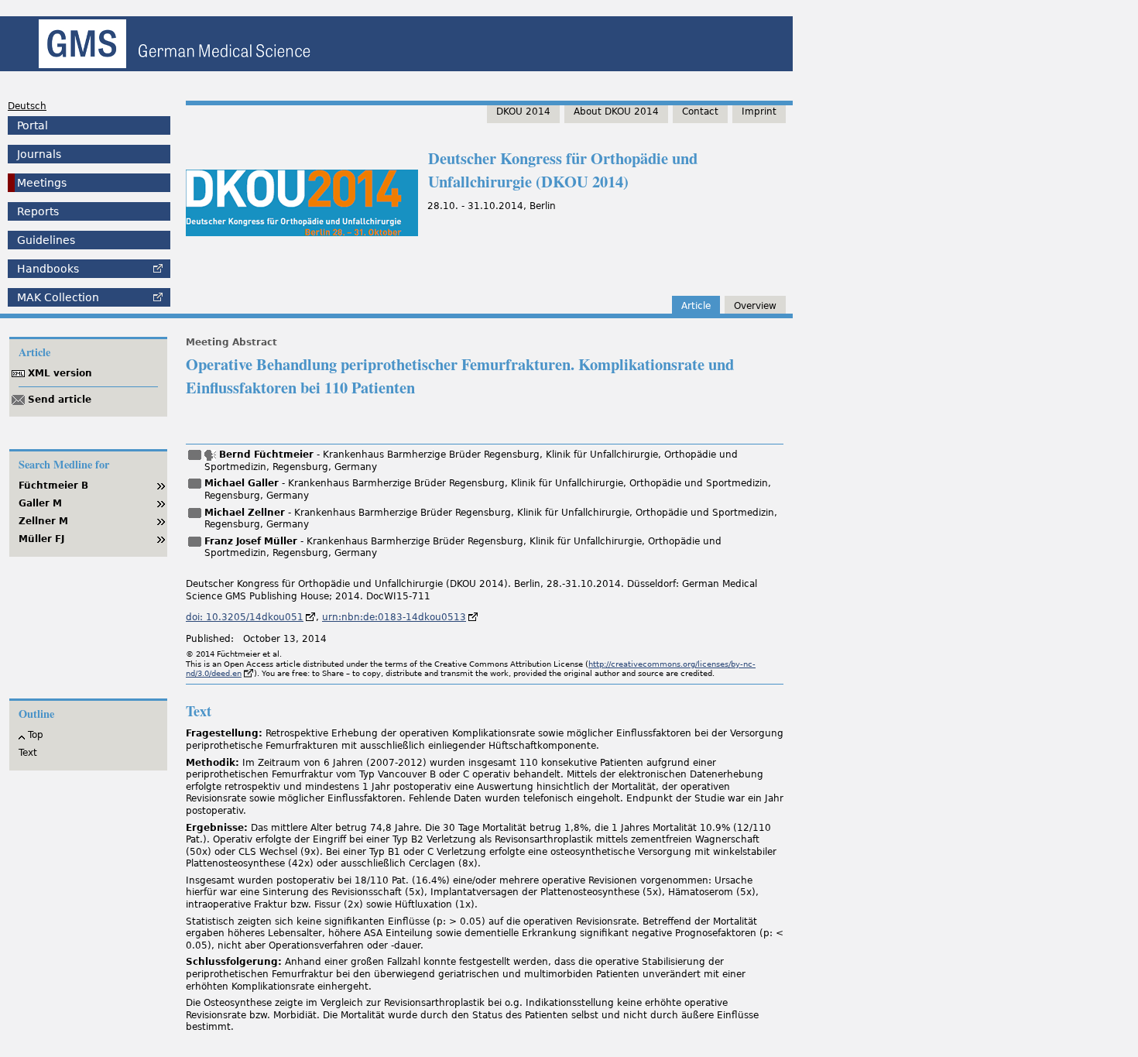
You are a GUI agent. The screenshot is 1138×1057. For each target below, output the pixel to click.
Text (28, 752)
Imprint (759, 111)
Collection (58, 297)
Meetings (42, 183)
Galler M (40, 503)
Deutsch (27, 106)
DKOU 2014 (523, 111)
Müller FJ (41, 539)
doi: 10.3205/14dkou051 (244, 617)
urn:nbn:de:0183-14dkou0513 (394, 617)
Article (696, 305)
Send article (59, 399)
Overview (755, 305)
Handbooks (48, 269)
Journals (39, 154)
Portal (32, 125)
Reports (38, 211)
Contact (700, 111)
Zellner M (43, 521)
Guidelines (46, 240)
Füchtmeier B (53, 485)
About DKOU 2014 (616, 111)
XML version (60, 373)
